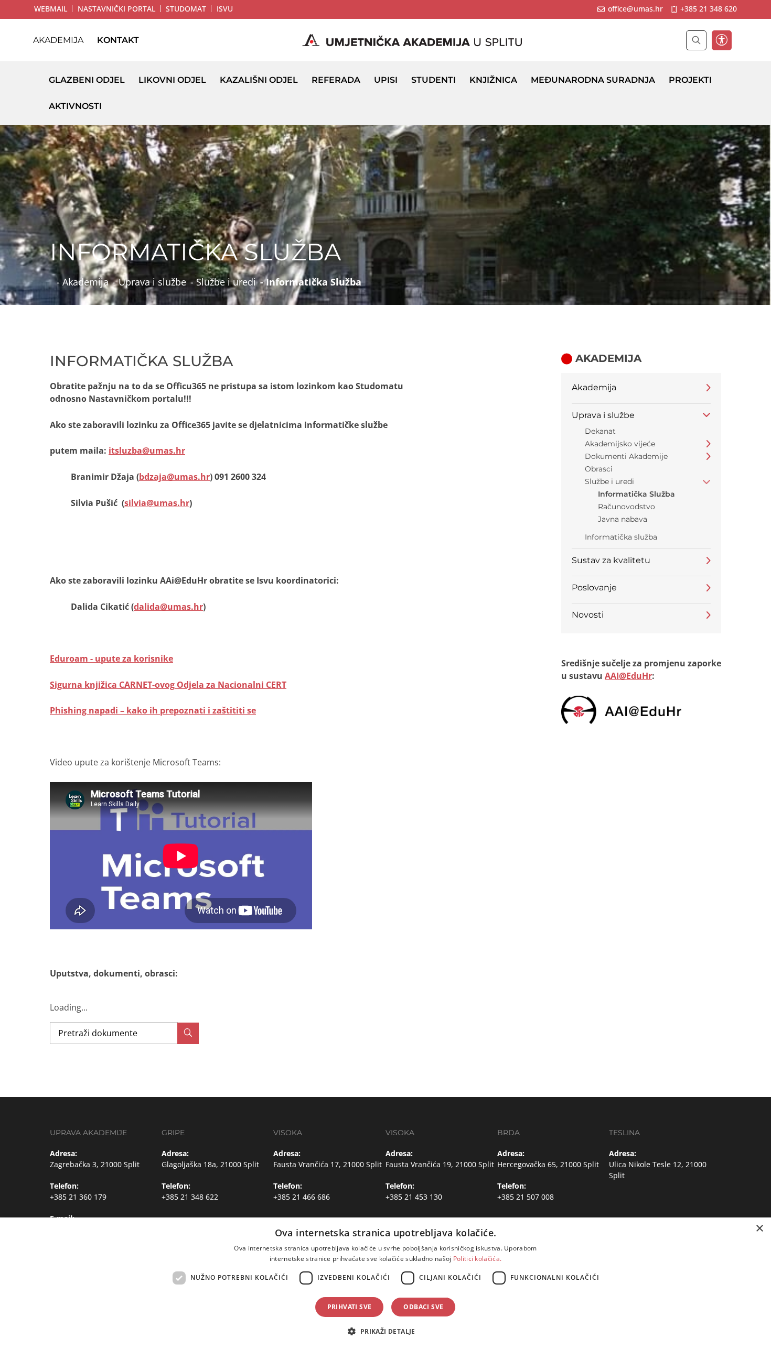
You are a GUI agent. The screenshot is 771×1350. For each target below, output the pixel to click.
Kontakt (118, 40)
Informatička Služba (636, 494)
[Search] (188, 1033)
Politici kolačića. (477, 1258)
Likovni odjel (172, 80)
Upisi (386, 80)
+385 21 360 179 (78, 1197)
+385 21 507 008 (525, 1197)
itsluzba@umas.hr (147, 450)
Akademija (58, 40)
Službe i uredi (226, 282)
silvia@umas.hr (156, 503)
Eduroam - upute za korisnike (111, 658)
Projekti (690, 80)
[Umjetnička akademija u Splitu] (412, 40)
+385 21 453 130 (413, 1197)
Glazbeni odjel (87, 80)
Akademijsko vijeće (620, 443)
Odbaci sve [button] (423, 1306)
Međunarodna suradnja (593, 80)
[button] (385, 1331)
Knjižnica (493, 80)
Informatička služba (621, 537)
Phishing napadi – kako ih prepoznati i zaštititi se (153, 710)
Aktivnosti (75, 106)
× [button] (759, 1229)
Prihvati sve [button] (349, 1306)
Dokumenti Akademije (626, 456)
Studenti (433, 80)
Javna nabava (622, 519)
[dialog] (385, 1283)
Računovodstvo (626, 506)
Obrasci (599, 469)
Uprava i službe (152, 282)
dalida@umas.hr (168, 606)
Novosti (588, 615)
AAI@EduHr (628, 676)
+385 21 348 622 (190, 1197)
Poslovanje (594, 587)
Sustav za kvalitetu (611, 560)
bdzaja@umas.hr (174, 476)
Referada (336, 80)
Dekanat (600, 431)
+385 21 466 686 (301, 1197)
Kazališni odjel (259, 80)
